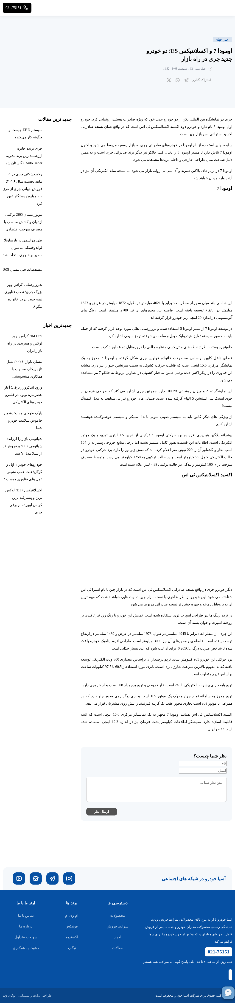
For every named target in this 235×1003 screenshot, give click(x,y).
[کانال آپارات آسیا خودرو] (36, 878)
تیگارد (71, 948)
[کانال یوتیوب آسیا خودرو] (19, 878)
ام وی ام (71, 915)
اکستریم (71, 937)
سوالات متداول (25, 937)
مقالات (117, 948)
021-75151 (218, 952)
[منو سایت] (227, 7)
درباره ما (25, 926)
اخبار (117, 937)
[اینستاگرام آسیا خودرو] (69, 878)
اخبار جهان (222, 39)
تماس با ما (26, 915)
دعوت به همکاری (26, 948)
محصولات (117, 915)
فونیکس (71, 926)
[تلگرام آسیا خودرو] (52, 878)
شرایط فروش (117, 926)
